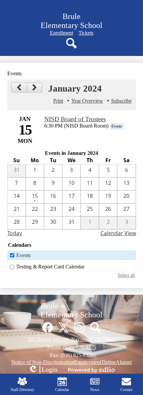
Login (43, 370)
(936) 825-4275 (79, 347)
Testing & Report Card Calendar (50, 266)
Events (23, 255)
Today (14, 233)
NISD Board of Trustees (75, 119)
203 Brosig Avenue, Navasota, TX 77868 (71, 339)
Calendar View (118, 233)
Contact (126, 389)
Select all (126, 275)
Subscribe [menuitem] (121, 101)
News (94, 389)
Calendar (62, 389)
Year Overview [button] (87, 101)
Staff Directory (22, 389)
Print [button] (58, 101)
